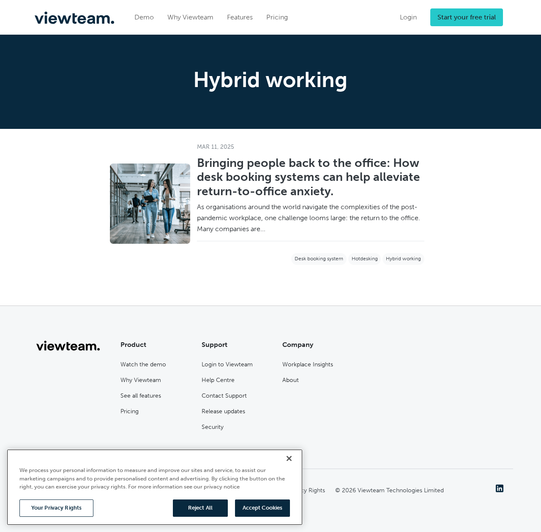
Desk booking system (319, 259)
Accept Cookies (263, 508)
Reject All (200, 508)
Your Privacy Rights (56, 508)
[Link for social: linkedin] (500, 488)
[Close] (289, 458)
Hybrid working (403, 259)
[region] (155, 487)
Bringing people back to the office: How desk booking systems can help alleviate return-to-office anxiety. (308, 177)
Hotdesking (365, 259)
